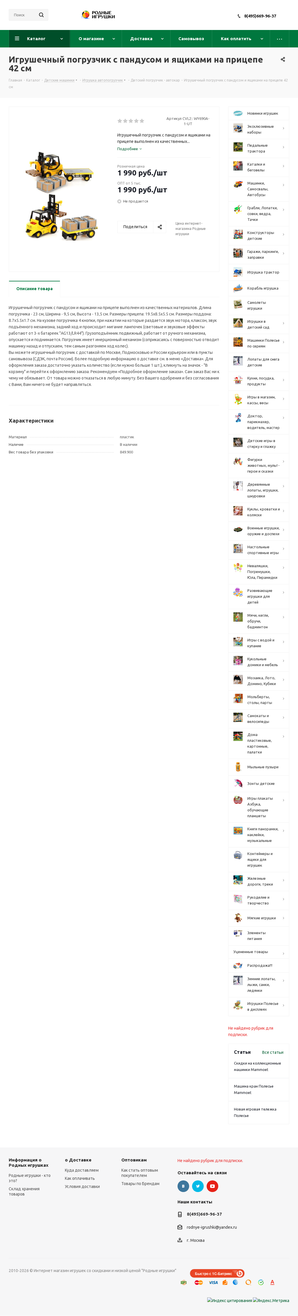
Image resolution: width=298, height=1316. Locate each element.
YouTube (212, 1186)
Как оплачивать (80, 1178)
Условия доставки (82, 1186)
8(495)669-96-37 (260, 15)
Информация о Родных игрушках (28, 1162)
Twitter (198, 1186)
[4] (136, 121)
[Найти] (41, 15)
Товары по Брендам (140, 1183)
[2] (125, 121)
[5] (142, 121)
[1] (120, 121)
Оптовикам (134, 1159)
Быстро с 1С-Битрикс (213, 1273)
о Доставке (78, 1159)
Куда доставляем (82, 1170)
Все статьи (272, 1052)
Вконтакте (183, 1186)
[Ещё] (279, 38)
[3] (131, 121)
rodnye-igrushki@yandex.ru (212, 1227)
